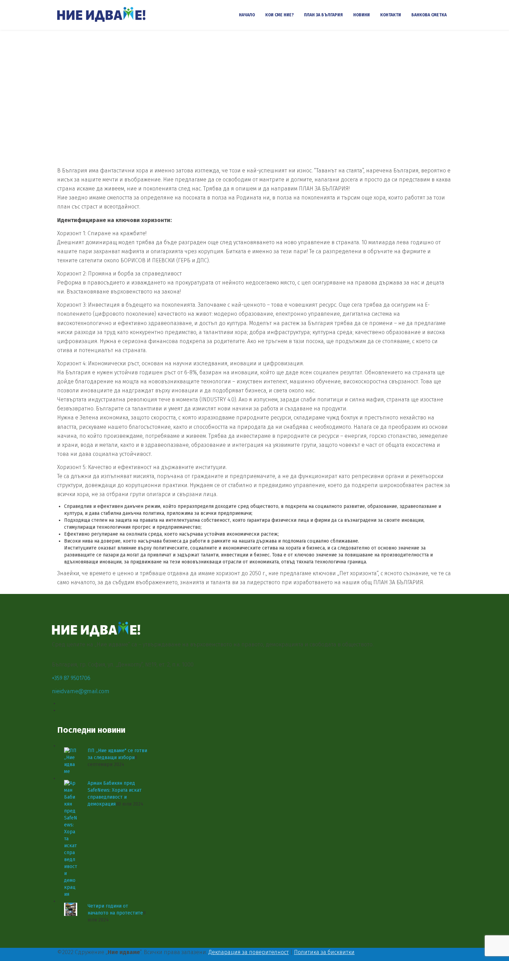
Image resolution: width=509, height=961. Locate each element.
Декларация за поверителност (248, 952)
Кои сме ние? (279, 14)
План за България (323, 14)
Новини (361, 14)
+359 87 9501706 (71, 678)
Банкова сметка (429, 14)
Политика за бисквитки (324, 952)
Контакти (390, 14)
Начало (247, 14)
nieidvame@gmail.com (80, 691)
